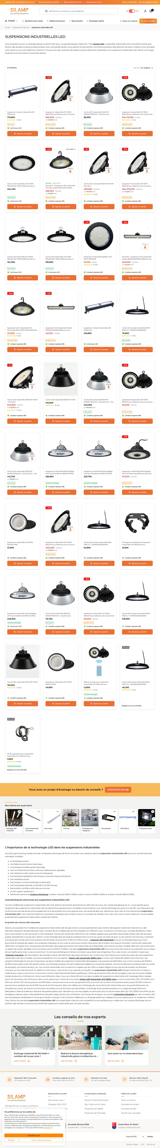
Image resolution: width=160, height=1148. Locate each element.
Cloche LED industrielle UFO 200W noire (98, 979)
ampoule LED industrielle (102, 940)
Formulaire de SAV (128, 1109)
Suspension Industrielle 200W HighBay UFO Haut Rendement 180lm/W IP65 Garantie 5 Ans (21, 615)
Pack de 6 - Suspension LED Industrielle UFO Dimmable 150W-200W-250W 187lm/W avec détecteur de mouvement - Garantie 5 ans (61, 187)
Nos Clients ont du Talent (95, 1104)
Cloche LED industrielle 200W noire (85, 958)
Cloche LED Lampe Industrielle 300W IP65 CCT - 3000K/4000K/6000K (136, 615)
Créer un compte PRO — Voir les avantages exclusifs (140, 2)
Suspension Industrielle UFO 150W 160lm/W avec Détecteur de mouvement (137, 113)
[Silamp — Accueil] (16, 1098)
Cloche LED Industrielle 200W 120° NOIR (22, 682)
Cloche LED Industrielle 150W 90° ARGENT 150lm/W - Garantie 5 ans (58, 615)
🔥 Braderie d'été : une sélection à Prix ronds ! (19, 2)
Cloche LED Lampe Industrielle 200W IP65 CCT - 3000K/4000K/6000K (136, 329)
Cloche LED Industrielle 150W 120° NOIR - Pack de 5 (99, 185)
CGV (142, 1144)
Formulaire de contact (130, 1104)
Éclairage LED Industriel (20, 27)
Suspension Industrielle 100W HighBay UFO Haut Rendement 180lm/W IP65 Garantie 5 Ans (98, 472)
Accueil (7, 27)
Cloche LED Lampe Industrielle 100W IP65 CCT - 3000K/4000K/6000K (136, 683)
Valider (150, 1137)
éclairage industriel (15, 955)
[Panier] (150, 11)
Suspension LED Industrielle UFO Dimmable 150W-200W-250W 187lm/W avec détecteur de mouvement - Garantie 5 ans (22, 329)
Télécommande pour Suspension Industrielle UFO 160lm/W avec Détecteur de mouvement (96, 683)
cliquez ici (48, 1128)
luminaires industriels (124, 994)
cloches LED (98, 44)
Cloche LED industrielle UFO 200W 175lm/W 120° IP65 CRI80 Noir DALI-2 (21, 185)
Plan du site (151, 1144)
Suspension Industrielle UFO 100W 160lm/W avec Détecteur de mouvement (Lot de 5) (61, 113)
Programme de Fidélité (94, 1109)
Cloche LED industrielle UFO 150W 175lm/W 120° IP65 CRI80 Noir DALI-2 (59, 258)
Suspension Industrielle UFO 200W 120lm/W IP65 (59, 683)
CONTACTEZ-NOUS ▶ (118, 790)
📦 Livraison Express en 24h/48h (48, 2)
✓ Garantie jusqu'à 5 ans (93, 2)
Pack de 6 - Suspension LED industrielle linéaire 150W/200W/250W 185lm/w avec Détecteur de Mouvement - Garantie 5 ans (137, 258)
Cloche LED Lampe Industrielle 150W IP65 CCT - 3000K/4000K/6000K (97, 543)
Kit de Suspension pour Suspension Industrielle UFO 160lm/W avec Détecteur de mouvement (20, 755)
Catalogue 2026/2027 (57, 1104)
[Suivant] (154, 819)
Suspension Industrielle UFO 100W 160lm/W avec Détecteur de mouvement (137, 401)
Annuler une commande (130, 1113)
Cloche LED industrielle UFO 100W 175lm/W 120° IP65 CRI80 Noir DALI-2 (21, 258)
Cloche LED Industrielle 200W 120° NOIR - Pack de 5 (22, 401)
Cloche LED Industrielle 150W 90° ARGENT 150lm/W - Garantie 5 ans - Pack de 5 (99, 401)
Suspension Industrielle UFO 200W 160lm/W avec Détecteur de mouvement (99, 615)
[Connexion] (145, 11)
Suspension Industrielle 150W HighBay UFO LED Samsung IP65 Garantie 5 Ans (137, 472)
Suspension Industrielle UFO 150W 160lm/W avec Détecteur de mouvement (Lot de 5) (137, 185)
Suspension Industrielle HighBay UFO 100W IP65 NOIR (98, 258)
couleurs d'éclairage (39, 894)
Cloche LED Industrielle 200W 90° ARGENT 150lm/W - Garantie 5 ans (96, 113)
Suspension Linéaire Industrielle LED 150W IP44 (20, 113)
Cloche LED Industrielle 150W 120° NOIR (60, 400)
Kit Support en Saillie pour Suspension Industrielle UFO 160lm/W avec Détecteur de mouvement (136, 543)
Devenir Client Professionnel (96, 1100)
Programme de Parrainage (95, 1113)
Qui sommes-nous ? (56, 1100)
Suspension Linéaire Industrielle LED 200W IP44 (97, 329)
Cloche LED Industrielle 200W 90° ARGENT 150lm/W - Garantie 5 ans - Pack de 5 (22, 472)
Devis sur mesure (128, 1100)
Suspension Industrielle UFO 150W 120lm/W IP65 (20, 543)
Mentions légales (132, 1144)
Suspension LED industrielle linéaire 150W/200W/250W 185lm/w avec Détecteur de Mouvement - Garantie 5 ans (60, 329)
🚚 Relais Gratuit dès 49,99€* (72, 2)
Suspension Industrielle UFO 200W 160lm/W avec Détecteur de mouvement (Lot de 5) (61, 543)
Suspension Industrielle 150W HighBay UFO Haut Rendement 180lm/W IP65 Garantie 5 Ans (60, 472)
